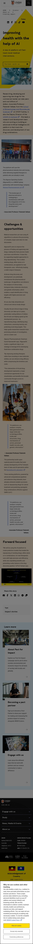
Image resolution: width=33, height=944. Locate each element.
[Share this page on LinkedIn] (15, 595)
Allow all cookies (16, 925)
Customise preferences (16, 937)
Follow (23, 19)
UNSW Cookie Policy (15, 920)
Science (16, 10)
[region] (16, 912)
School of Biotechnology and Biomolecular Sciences (16, 109)
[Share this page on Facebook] (7, 595)
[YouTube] (23, 22)
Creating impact (9, 14)
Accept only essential (16, 931)
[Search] (29, 3)
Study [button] (4, 817)
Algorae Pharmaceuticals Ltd (14, 187)
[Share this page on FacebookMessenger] (22, 595)
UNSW (4, 10)
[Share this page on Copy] (26, 595)
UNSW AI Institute (11, 117)
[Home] (16, 3)
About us (6, 12)
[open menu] (4, 3)
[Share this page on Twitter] (11, 595)
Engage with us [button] (8, 812)
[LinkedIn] (8, 22)
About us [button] (6, 829)
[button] (16, 64)
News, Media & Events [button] (11, 823)
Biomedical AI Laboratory (16, 470)
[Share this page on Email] (4, 595)
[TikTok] (19, 22)
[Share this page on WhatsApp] (18, 595)
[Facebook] (12, 22)
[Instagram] (15, 22)
